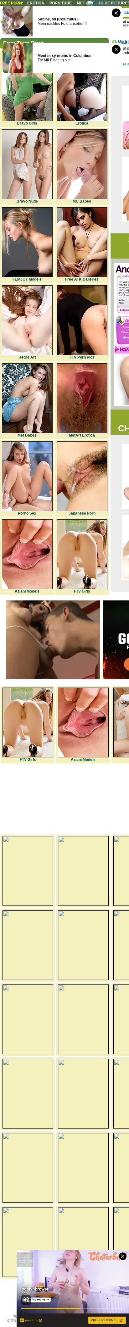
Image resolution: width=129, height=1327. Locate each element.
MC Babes (82, 201)
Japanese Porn (82, 513)
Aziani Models (27, 591)
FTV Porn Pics (82, 357)
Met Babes (27, 435)
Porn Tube (60, 3)
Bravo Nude (27, 201)
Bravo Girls (27, 123)
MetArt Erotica (82, 435)
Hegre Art (27, 357)
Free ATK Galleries (82, 279)
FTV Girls (82, 591)
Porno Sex (27, 513)
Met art (85, 3)
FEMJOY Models (27, 279)
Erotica (35, 3)
